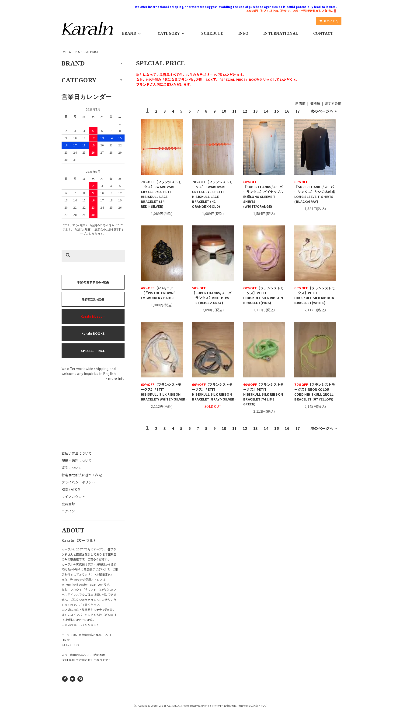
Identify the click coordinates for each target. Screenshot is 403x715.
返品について (72, 467)
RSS (65, 489)
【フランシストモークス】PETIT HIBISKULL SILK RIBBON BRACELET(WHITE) (314, 295)
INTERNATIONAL (280, 33)
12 (245, 111)
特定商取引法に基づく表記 (82, 475)
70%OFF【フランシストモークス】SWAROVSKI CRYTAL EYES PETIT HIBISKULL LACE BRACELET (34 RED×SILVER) (161, 194)
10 (224, 111)
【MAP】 (67, 640)
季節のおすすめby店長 (93, 282)
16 (287, 111)
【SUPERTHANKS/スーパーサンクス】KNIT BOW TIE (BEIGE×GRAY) (212, 295)
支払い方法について (77, 453)
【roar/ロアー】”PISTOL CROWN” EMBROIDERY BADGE (160, 293)
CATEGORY (169, 33)
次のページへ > (323, 111)
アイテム (331, 21)
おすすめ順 (333, 103)
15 (276, 111)
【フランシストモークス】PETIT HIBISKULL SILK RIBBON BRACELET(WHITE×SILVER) (162, 391)
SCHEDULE (212, 33)
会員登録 (68, 503)
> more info (115, 378)
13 (255, 111)
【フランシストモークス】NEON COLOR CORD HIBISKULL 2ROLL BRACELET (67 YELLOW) (314, 391)
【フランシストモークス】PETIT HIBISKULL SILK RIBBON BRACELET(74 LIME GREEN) (263, 394)
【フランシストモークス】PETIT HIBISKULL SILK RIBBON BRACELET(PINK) (263, 295)
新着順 (300, 103)
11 (234, 111)
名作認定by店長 (93, 299)
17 (297, 111)
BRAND (129, 33)
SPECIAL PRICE (88, 52)
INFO (243, 33)
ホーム (67, 52)
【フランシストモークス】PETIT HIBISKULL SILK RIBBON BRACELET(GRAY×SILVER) (213, 391)
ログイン (68, 511)
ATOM (75, 489)
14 (266, 111)
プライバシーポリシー (78, 482)
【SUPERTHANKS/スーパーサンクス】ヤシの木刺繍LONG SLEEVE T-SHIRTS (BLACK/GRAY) (314, 192)
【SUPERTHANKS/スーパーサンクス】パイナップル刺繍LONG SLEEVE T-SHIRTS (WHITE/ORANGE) (263, 194)
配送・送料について (77, 460)
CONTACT (323, 33)
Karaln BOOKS (92, 333)
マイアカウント (73, 496)
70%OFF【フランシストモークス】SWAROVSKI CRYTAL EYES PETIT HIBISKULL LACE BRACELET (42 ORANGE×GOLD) (212, 194)
